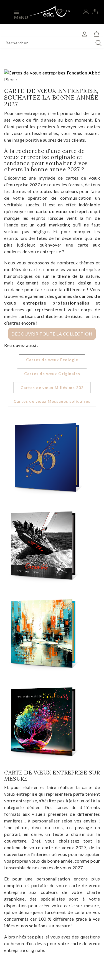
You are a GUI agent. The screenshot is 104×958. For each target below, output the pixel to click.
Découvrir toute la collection (52, 334)
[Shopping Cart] (95, 10)
